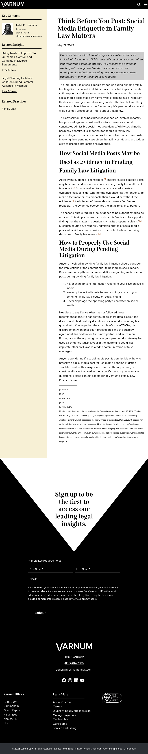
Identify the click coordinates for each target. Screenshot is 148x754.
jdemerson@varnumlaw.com (29, 36)
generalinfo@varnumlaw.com (74, 670)
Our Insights (60, 719)
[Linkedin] (76, 680)
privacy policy (89, 599)
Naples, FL (10, 719)
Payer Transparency (112, 748)
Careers (58, 707)
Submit (40, 613)
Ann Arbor (10, 702)
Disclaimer (95, 748)
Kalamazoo (11, 715)
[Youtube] (82, 680)
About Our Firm (62, 702)
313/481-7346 (22, 32)
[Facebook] (64, 680)
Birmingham (11, 706)
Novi (6, 723)
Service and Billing (64, 728)
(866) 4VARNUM (74, 657)
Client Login (130, 748)
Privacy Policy (82, 748)
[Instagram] (70, 680)
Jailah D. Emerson (26, 25)
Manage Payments (64, 715)
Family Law (9, 109)
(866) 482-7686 (74, 663)
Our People (60, 724)
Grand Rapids (12, 710)
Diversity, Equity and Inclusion (72, 711)
